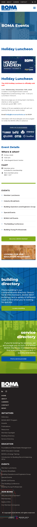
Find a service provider (18, 359)
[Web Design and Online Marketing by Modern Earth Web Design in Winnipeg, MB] (18, 517)
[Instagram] (35, 2)
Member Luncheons (8, 468)
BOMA (18, 513)
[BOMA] (9, 8)
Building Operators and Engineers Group (16, 474)
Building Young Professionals (11, 487)
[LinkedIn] (32, 2)
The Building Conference (10, 484)
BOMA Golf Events (8, 480)
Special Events (6, 477)
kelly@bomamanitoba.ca (15, 114)
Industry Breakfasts (8, 471)
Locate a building (18, 308)
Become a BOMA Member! (18, 239)
